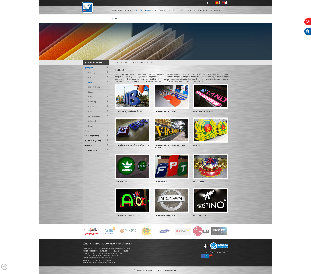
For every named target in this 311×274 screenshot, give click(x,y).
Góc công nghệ (200, 10)
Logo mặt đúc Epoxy (202, 215)
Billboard (91, 121)
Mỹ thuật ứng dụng (92, 140)
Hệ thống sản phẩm (144, 10)
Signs (90, 92)
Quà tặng (88, 145)
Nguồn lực (160, 10)
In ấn (86, 131)
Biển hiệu (91, 72)
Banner (90, 106)
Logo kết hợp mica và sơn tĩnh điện (132, 145)
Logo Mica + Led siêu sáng (127, 215)
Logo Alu (197, 145)
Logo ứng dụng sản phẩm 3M (128, 111)
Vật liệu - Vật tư (91, 150)
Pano (90, 111)
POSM (90, 97)
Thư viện (171, 10)
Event (90, 126)
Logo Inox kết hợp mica (165, 111)
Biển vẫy (91, 77)
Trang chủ (117, 10)
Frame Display (93, 116)
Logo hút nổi (160, 182)
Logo (151, 62)
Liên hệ (115, 19)
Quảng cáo (144, 62)
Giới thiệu (128, 10)
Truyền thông (184, 10)
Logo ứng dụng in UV (203, 111)
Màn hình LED (93, 87)
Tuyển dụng (214, 10)
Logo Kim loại (199, 182)
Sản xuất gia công (91, 136)
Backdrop (91, 101)
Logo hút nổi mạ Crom (165, 215)
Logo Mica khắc (122, 182)
